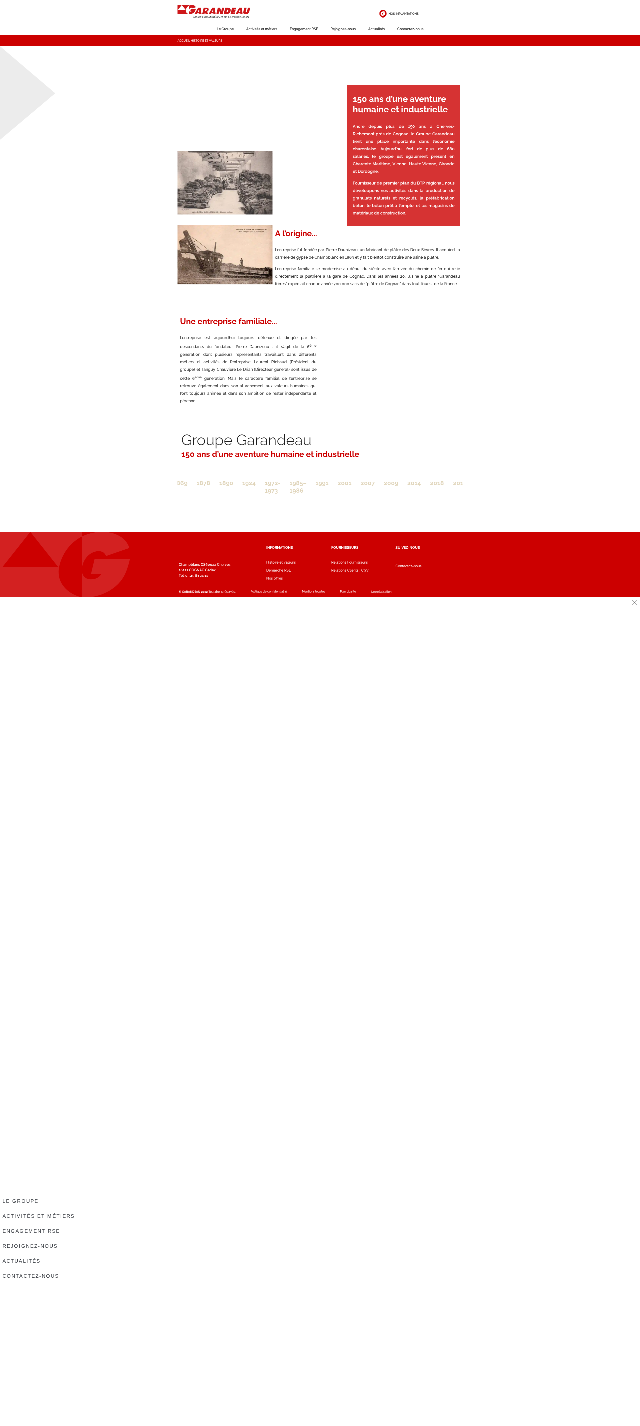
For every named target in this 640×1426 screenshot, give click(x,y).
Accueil (184, 40)
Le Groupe (225, 29)
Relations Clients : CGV (350, 570)
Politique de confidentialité (268, 591)
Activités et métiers (261, 29)
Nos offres (274, 578)
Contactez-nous (410, 29)
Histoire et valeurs (281, 562)
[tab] (180, 483)
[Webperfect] (404, 592)
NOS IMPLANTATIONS (403, 13)
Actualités (376, 29)
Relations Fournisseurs (349, 562)
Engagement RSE (304, 29)
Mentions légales (313, 591)
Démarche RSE (278, 570)
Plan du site (348, 591)
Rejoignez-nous (343, 29)
